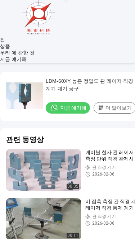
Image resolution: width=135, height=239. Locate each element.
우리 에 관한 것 (17, 53)
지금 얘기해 (13, 59)
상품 (5, 46)
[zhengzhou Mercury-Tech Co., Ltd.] (39, 34)
